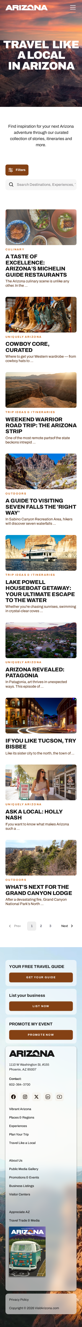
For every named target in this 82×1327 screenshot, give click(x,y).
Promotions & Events (24, 1177)
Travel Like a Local (22, 1143)
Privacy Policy (19, 1299)
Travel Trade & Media (24, 1220)
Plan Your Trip (19, 1134)
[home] (26, 7)
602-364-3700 (19, 1084)
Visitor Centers (19, 1194)
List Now (41, 1006)
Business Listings (21, 1186)
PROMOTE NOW (41, 1034)
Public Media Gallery (23, 1169)
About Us (15, 1160)
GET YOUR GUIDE (41, 977)
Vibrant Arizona (20, 1109)
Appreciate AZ (19, 1212)
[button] (72, 7)
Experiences (18, 1126)
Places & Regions (21, 1117)
